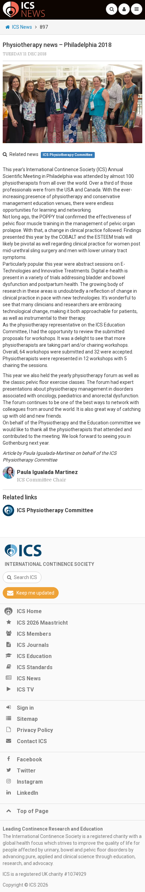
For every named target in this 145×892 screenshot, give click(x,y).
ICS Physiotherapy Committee (67, 155)
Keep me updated (35, 593)
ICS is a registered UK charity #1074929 (44, 874)
